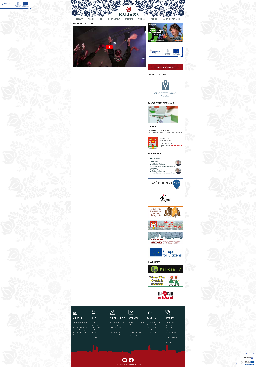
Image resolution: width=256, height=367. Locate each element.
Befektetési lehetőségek (136, 322)
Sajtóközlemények (171, 335)
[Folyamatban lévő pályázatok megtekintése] (16, 8)
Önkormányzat (96, 327)
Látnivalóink (150, 330)
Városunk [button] (90, 19)
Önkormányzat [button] (114, 19)
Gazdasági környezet (135, 332)
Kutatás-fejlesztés (134, 330)
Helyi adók (169, 327)
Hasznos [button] (153, 19)
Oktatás (94, 330)
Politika (94, 340)
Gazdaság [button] (129, 19)
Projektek (168, 330)
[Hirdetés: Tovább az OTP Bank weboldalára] (165, 42)
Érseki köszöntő (78, 325)
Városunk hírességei (79, 330)
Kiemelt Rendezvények (154, 325)
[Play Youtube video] (109, 46)
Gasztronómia (151, 327)
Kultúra (94, 332)
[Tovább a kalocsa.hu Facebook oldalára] (124, 362)
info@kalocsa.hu (176, 146)
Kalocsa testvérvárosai (80, 327)
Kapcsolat (169, 342)
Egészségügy (96, 325)
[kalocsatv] (165, 269)
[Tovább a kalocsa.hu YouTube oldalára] (131, 362)
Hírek (101, 19)
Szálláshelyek (151, 332)
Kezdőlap (79, 19)
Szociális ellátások (171, 332)
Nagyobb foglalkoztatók (136, 335)
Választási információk (171, 19)
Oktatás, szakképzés (172, 337)
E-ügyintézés (170, 322)
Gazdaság (95, 337)
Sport (93, 335)
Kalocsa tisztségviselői (117, 322)
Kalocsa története (78, 335)
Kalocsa (129, 11)
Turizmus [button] (141, 19)
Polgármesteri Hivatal (117, 335)
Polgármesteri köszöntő (80, 322)
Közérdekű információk (173, 340)
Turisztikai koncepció (154, 322)
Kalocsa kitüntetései (79, 332)
